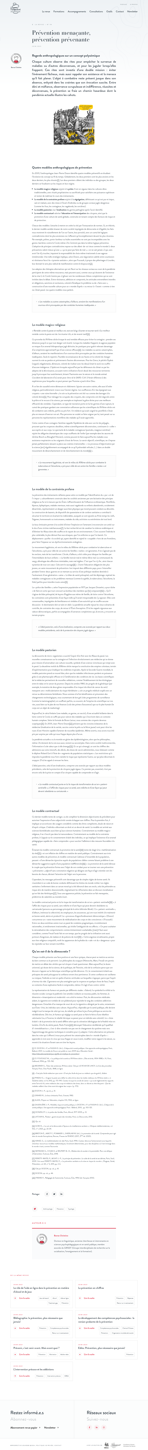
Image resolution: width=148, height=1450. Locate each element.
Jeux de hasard (44, 1298)
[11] (42, 723)
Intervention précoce (53, 1376)
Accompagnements (77, 11)
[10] (102, 590)
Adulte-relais (64, 1354)
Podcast (123, 4)
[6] (90, 450)
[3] (88, 334)
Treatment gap (53, 1303)
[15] (39, 853)
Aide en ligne (65, 1298)
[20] (71, 1025)
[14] (81, 850)
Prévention (60, 1209)
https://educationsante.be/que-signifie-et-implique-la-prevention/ (55, 1053)
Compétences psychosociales (59, 1328)
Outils (109, 11)
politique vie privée (44, 1445)
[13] (71, 746)
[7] (62, 528)
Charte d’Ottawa (127, 1328)
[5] (45, 396)
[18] (111, 902)
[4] (79, 350)
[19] (79, 937)
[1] (58, 180)
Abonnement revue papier (23, 1428)
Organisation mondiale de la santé (122, 1333)
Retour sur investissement (125, 1303)
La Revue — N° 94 (43, 24)
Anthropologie (47, 1209)
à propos (134, 4)
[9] (66, 582)
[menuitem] (46, 11)
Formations (58, 11)
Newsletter (132, 11)
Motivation (52, 1354)
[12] (70, 723)
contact (58, 1445)
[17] (54, 893)
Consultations (96, 11)
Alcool (55, 1298)
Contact (120, 11)
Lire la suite (24, 1298)
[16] (84, 863)
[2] (91, 263)
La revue (46, 11)
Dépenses (130, 1298)
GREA (66, 1376)
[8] (74, 564)
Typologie (71, 1209)
